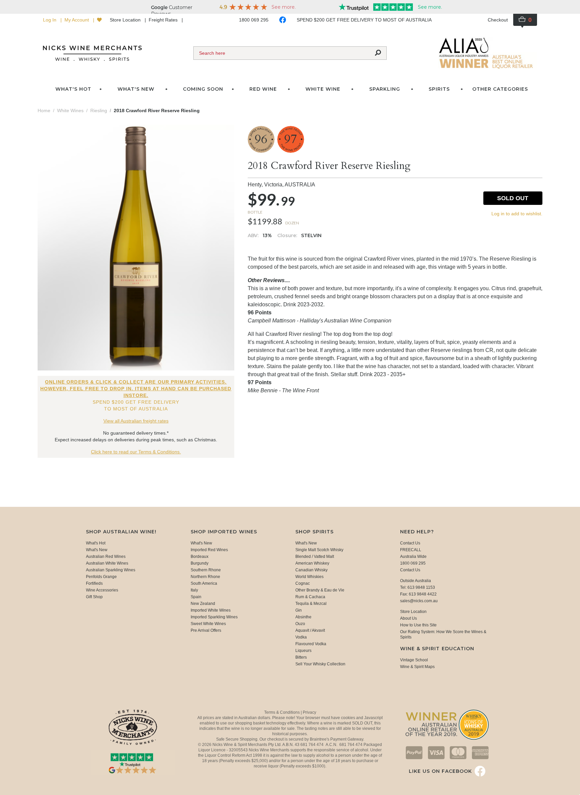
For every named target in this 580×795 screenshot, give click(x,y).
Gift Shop (94, 596)
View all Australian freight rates (135, 421)
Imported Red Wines (209, 549)
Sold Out (512, 198)
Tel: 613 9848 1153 (417, 587)
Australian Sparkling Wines (110, 570)
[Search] (378, 53)
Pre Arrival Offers (206, 630)
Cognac (302, 583)
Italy (194, 590)
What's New (96, 549)
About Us (408, 618)
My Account (77, 20)
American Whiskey (312, 563)
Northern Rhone (205, 576)
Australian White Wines (107, 563)
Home (44, 110)
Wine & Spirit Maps (417, 666)
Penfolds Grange (101, 576)
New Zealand (203, 603)
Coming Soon (203, 89)
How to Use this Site (418, 625)
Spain (196, 596)
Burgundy (199, 563)
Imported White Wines (211, 610)
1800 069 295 (254, 20)
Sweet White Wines (208, 623)
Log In (50, 20)
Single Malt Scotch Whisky (319, 549)
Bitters (301, 657)
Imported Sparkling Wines (214, 617)
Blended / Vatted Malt (314, 556)
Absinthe (303, 617)
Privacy (309, 712)
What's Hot (73, 89)
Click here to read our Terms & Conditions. (136, 451)
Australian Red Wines (106, 556)
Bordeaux (199, 556)
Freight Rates (164, 20)
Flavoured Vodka (310, 644)
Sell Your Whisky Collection (320, 664)
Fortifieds (94, 583)
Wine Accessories (102, 590)
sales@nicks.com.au (419, 601)
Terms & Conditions (282, 712)
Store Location (126, 20)
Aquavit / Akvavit (310, 630)
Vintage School (414, 660)
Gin (298, 610)
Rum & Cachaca (310, 596)
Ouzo (300, 623)
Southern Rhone (206, 570)
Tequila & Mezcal (311, 603)
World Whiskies (309, 576)
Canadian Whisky (311, 570)
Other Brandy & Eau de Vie (319, 590)
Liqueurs (303, 650)
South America (204, 583)
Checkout (498, 20)
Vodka (301, 637)
